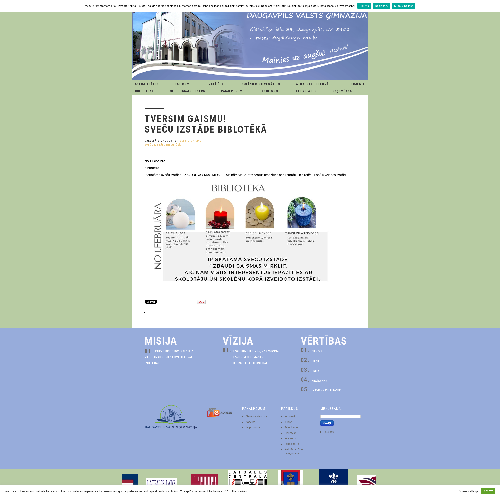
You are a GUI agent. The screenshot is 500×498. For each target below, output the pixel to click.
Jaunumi (167, 140)
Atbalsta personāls (314, 84)
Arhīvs (288, 422)
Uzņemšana (342, 91)
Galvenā (151, 140)
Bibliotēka (144, 91)
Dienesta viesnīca (256, 416)
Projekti (356, 84)
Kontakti (290, 416)
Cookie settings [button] (469, 491)
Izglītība (216, 84)
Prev (128, 483)
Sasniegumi (269, 91)
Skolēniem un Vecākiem (260, 84)
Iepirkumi (290, 438)
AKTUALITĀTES (147, 84)
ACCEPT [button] (488, 491)
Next (372, 483)
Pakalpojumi (232, 91)
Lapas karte (292, 443)
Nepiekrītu (381, 5)
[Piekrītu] (495, 6)
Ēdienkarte (291, 427)
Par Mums (183, 84)
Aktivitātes (306, 91)
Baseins (250, 422)
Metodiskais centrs (187, 91)
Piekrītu (364, 5)
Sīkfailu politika (403, 5)
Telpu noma (253, 427)
